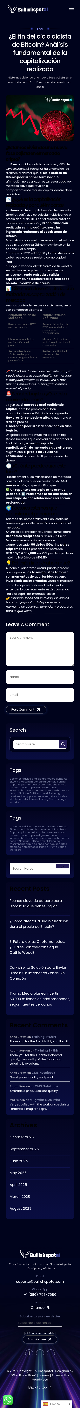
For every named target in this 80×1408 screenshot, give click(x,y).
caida (42, 781)
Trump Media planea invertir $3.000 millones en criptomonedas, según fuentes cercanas (40, 999)
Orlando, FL (40, 1307)
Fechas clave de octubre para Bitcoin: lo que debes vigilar (36, 903)
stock (27, 799)
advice (26, 779)
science (39, 796)
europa (30, 787)
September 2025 (24, 1149)
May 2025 (18, 1172)
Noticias (24, 793)
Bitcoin (14, 781)
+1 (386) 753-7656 (40, 1294)
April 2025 (18, 1184)
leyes (29, 790)
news (65, 790)
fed (38, 787)
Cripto (13, 784)
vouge (62, 799)
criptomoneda (27, 784)
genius (45, 787)
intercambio (17, 790)
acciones (16, 779)
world (13, 802)
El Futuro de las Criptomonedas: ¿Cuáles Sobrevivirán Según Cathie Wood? (37, 947)
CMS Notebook (43, 1072)
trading (43, 799)
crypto (62, 784)
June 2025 (19, 1160)
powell (44, 793)
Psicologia (55, 793)
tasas (34, 799)
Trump (53, 799)
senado (50, 796)
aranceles (48, 779)
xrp (20, 802)
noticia (14, 793)
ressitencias (17, 796)
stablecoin (16, 799)
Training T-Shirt (43, 1037)
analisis (36, 779)
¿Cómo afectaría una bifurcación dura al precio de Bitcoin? (39, 924)
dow (21, 787)
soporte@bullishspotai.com (40, 1281)
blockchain (26, 781)
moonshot (54, 790)
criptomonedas (47, 784)
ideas (53, 787)
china (62, 781)
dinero (14, 787)
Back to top (37, 1387)
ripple (29, 796)
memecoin (41, 790)
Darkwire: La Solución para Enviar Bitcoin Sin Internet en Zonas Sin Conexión (38, 973)
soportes (61, 796)
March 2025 (20, 1196)
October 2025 (22, 1137)
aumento (62, 779)
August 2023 (20, 1208)
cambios (52, 781)
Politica (34, 793)
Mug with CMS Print (45, 1100)
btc (36, 781)
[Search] (62, 866)
